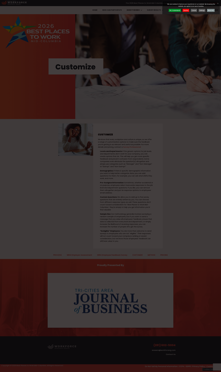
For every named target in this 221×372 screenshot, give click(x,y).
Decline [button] (185, 10)
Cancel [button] (194, 10)
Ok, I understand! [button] (175, 10)
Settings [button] (202, 10)
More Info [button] (211, 10)
